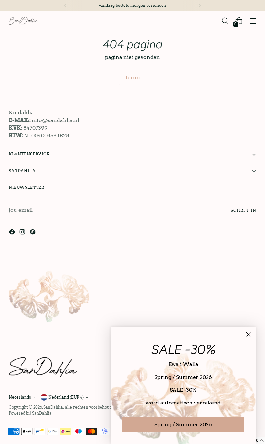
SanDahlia (53, 407)
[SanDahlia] (23, 20)
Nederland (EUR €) (66, 397)
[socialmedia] (12, 233)
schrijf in (243, 210)
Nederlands (20, 397)
